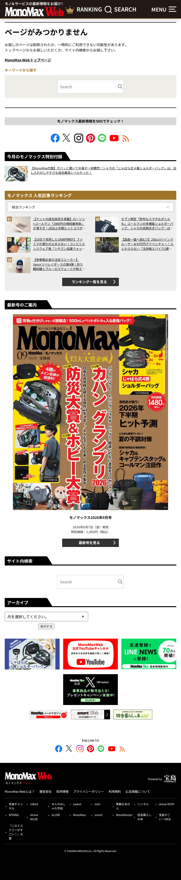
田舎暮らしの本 (144, 817)
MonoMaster (124, 815)
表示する (46, 626)
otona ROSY (166, 804)
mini (97, 804)
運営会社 (45, 791)
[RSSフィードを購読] (125, 141)
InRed (34, 804)
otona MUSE (34, 817)
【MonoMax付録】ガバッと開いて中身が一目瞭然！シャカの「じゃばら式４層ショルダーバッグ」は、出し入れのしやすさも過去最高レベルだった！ (103, 170)
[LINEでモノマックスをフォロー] (102, 141)
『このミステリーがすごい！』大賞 (16, 832)
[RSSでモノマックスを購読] (122, 749)
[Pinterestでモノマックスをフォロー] (90, 141)
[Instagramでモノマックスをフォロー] (78, 141)
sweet (77, 804)
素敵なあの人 (123, 806)
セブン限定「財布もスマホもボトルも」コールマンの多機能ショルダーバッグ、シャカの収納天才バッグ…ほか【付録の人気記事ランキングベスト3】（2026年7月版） (147, 224)
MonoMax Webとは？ (20, 791)
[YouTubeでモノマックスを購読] (114, 141)
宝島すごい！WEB (165, 817)
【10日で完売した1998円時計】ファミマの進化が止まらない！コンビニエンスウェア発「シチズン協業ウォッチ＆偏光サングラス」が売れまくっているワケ (59, 244)
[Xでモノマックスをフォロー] (66, 141)
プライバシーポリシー (88, 791)
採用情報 (62, 791)
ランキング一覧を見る (89, 281)
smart (99, 815)
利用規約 (115, 791)
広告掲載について (138, 791)
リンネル (143, 804)
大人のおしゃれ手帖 (59, 806)
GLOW (56, 815)
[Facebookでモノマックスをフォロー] (55, 141)
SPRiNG (14, 815)
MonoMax (79, 815)
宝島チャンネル (16, 806)
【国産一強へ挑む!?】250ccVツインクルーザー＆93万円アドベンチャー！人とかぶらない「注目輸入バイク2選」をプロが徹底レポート (147, 244)
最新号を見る (89, 542)
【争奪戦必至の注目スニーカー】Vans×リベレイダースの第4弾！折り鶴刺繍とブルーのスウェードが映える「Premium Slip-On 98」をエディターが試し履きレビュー (59, 264)
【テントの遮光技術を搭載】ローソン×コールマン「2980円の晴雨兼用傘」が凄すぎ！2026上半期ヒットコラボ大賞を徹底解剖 (59, 224)
